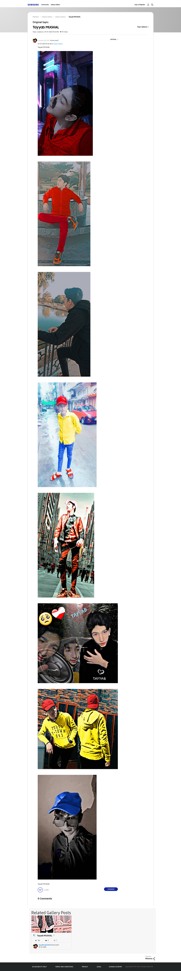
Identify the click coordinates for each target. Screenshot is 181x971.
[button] (114, 40)
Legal (99, 967)
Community (45, 5)
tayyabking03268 (44, 945)
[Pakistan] (33, 5)
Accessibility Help (39, 967)
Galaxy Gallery (55, 5)
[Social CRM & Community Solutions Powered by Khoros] (150, 958)
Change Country (115, 967)
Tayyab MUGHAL (44, 935)
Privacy (85, 967)
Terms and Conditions (64, 967)
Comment (110, 889)
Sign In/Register (139, 5)
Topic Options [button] (142, 27)
